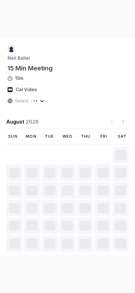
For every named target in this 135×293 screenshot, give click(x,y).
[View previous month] (111, 121)
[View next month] (123, 121)
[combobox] (15, 101)
